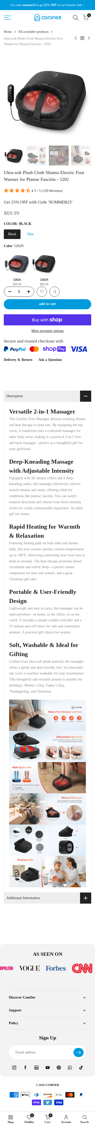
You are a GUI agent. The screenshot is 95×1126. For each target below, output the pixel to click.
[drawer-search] (76, 18)
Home (8, 31)
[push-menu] (7, 18)
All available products (33, 31)
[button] (42, 292)
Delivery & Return (18, 360)
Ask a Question (50, 360)
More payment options (47, 331)
